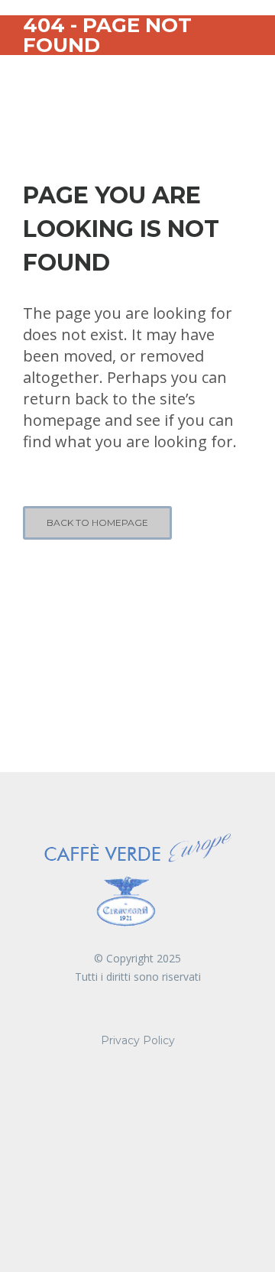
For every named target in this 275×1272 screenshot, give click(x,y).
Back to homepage (97, 522)
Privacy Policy (138, 1040)
